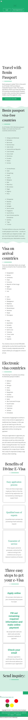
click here (9, 353)
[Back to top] (25, 692)
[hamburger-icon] (15, 6)
